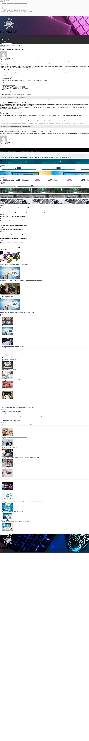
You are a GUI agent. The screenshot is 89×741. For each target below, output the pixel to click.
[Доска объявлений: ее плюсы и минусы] (7, 368)
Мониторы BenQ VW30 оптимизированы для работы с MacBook (14, 264)
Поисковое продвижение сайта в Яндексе (9, 5)
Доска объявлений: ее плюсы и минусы (9, 369)
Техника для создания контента (7, 296)
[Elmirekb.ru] (8, 33)
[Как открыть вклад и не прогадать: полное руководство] (7, 398)
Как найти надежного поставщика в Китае (9, 447)
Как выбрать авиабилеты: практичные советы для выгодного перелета (14, 10)
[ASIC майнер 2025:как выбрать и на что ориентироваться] (7, 510)
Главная (1, 45)
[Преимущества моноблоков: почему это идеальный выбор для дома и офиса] (7, 520)
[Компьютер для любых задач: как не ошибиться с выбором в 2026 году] (7, 489)
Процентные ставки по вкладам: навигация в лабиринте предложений (14, 389)
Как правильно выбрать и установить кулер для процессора (17, 192)
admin (8, 58)
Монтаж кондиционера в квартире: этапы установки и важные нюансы (14, 3)
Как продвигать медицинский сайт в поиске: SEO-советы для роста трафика (15, 379)
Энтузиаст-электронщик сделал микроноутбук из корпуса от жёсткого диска (17, 312)
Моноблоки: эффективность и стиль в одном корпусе (15, 180)
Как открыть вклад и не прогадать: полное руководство (12, 400)
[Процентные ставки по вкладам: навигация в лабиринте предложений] (7, 388)
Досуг (5, 41)
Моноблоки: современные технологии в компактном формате (17, 174)
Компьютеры (4, 37)
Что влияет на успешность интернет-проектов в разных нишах (13, 7)
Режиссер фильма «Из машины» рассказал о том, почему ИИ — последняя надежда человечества (21, 280)
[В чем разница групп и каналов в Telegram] (7, 358)
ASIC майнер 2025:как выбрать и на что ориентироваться (16, 163)
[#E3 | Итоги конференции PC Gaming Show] (7, 334)
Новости (3, 38)
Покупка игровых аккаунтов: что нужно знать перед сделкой (12, 346)
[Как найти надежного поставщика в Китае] (7, 446)
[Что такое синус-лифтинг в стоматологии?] (7, 324)
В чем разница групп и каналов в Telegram (10, 359)
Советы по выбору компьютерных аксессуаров (13, 203)
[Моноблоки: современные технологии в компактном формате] (7, 530)
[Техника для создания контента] (10, 294)
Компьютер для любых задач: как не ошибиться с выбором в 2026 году (14, 6)
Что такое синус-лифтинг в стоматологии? (9, 325)
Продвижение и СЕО (6, 39)
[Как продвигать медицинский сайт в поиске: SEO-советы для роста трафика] (7, 378)
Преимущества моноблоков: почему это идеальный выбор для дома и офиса (21, 169)
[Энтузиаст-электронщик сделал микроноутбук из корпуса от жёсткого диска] (10, 310)
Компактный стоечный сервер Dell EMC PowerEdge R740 (17, 186)
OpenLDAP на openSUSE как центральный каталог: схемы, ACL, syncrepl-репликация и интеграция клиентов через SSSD (35, 157)
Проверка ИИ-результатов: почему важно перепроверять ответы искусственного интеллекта (18, 477)
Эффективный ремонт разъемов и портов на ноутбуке (15, 197)
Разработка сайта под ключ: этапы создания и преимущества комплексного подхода (17, 11)
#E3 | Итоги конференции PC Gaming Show (10, 336)
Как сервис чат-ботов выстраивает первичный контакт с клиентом (14, 9)
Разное (3, 40)
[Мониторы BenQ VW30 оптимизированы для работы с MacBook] (10, 262)
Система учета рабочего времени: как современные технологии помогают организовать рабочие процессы (21, 457)
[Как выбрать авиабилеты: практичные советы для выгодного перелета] (7, 466)
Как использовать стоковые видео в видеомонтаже (11, 8)
